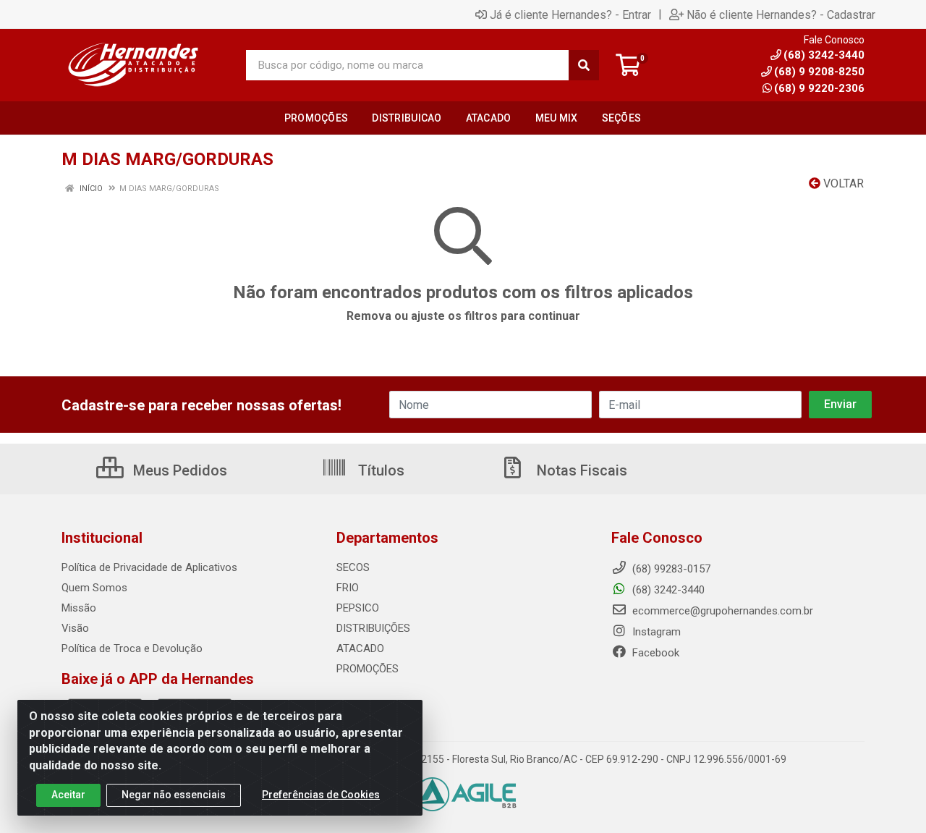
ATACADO (360, 648)
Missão (78, 607)
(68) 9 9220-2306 (819, 88)
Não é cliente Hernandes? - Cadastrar (781, 14)
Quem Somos (94, 587)
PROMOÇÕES (367, 668)
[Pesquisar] (584, 65)
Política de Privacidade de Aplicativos (149, 567)
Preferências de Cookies (321, 794)
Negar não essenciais (174, 794)
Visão (75, 628)
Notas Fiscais (580, 470)
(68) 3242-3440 (667, 589)
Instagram (655, 631)
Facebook (654, 652)
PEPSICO (357, 607)
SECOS (353, 567)
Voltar (842, 183)
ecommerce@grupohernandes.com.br (721, 610)
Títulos (379, 470)
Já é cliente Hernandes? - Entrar (570, 14)
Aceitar (68, 794)
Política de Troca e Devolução (132, 648)
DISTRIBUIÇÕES (373, 628)
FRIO (347, 587)
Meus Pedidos (178, 470)
